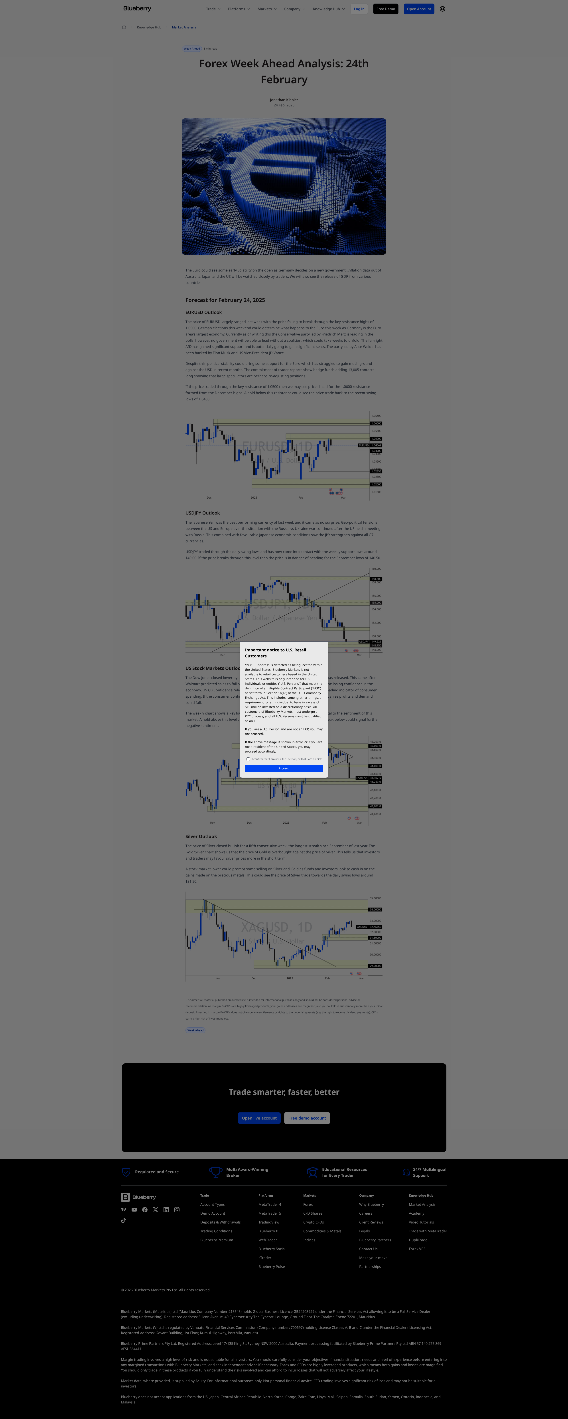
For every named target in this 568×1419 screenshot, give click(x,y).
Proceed (284, 768)
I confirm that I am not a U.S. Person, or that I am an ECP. (287, 759)
